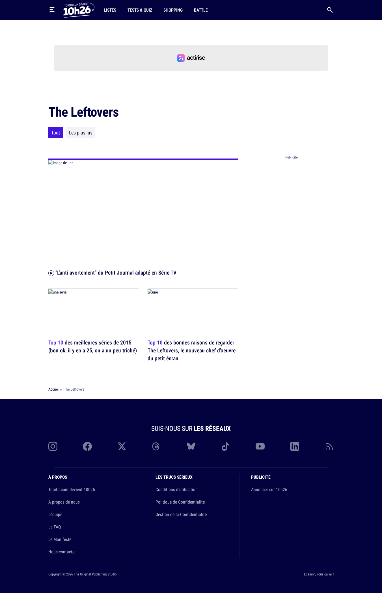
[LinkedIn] (294, 446)
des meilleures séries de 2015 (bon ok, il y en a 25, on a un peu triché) (92, 346)
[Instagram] (52, 446)
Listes (110, 10)
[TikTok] (225, 446)
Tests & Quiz (140, 10)
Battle (201, 10)
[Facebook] (87, 446)
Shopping (173, 10)
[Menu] (52, 10)
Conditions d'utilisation (177, 489)
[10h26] (79, 9)
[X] (121, 446)
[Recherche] (330, 10)
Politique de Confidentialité (180, 502)
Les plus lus (80, 132)
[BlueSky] (191, 446)
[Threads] (156, 446)
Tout (55, 132)
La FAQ (54, 527)
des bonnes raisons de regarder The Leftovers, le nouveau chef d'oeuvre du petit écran (192, 350)
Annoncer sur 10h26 (269, 489)
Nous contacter (62, 552)
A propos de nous (64, 502)
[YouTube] (260, 446)
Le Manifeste (59, 539)
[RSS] (329, 446)
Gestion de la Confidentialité (181, 514)
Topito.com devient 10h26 (71, 489)
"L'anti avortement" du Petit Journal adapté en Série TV (115, 272)
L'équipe (55, 514)
